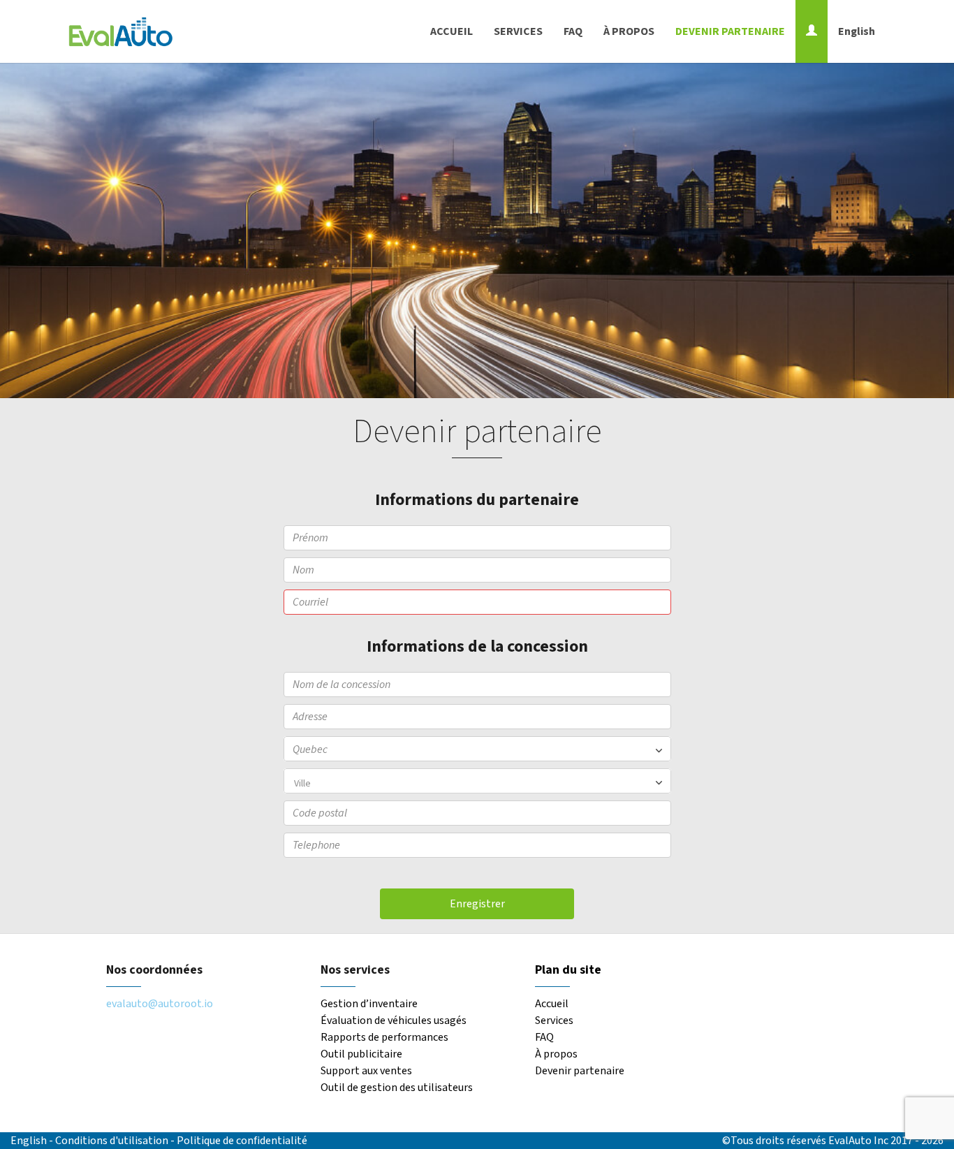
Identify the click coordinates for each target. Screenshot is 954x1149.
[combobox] (477, 780)
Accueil (551, 1003)
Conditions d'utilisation (112, 1140)
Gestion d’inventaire (369, 1003)
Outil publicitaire (361, 1054)
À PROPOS (628, 31)
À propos (556, 1054)
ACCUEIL (451, 31)
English (856, 31)
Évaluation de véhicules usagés (394, 1020)
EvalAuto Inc (858, 1140)
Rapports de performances (384, 1037)
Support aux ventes (366, 1070)
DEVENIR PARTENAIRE (730, 31)
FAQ (573, 31)
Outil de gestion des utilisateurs (397, 1087)
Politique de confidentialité (242, 1140)
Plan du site (568, 970)
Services (554, 1020)
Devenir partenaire (579, 1070)
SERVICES (518, 31)
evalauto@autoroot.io (159, 1003)
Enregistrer (477, 904)
